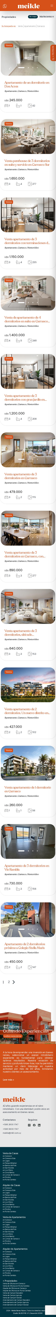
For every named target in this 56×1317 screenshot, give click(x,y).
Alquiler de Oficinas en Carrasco (15, 1288)
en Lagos (6, 1161)
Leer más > (8, 1079)
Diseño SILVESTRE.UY (21, 1313)
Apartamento (30, 26)
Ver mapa (33, 17)
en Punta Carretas (9, 1180)
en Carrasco (7, 1156)
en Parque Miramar (10, 1163)
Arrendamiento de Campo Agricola (16, 1302)
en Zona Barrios (8, 1173)
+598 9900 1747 (11, 1129)
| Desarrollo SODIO (36, 1313)
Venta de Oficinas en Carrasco (14, 1284)
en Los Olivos (8, 1170)
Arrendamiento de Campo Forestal (15, 1305)
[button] (21, 67)
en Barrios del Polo (9, 1166)
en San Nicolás (8, 1168)
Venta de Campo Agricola (12, 1295)
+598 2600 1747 (10, 1124)
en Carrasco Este (9, 1158)
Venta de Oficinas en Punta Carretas (16, 1286)
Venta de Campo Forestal (12, 1298)
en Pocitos (7, 1177)
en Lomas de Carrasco (11, 1175)
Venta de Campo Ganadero (13, 1293)
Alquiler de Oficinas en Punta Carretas (17, 1291)
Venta (20, 26)
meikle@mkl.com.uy (12, 1133)
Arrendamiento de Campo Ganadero (16, 1300)
